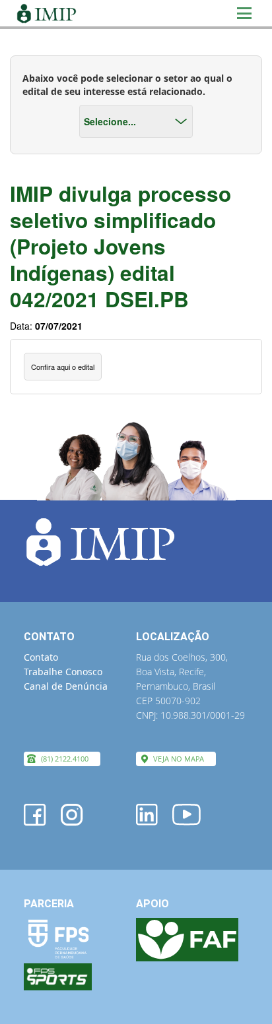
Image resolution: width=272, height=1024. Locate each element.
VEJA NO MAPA (178, 759)
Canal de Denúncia (66, 686)
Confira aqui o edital (62, 366)
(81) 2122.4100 (64, 759)
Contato (41, 657)
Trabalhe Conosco (63, 671)
